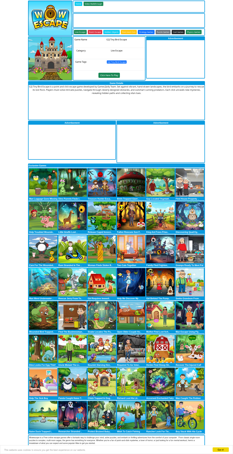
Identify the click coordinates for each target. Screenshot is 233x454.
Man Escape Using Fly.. (187, 332)
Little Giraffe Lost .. (67, 232)
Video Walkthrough (93, 4)
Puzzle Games (163, 32)
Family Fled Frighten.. (157, 265)
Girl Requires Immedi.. (99, 298)
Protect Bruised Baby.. (99, 431)
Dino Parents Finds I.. (69, 199)
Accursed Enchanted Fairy (160, 398)
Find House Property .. (187, 199)
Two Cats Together (126, 265)
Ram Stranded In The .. (70, 265)
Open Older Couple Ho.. (129, 332)
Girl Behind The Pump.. (158, 298)
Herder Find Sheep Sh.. (158, 365)
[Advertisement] (122, 20)
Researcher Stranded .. (70, 431)
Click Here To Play (109, 75)
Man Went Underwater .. (41, 298)
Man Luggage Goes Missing (43, 199)
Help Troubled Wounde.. (41, 232)
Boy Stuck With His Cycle (189, 431)
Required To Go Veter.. (128, 365)
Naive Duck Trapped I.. (40, 431)
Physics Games (193, 32)
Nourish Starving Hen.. (99, 365)
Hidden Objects (111, 32)
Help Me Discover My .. (128, 298)
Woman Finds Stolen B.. (100, 265)
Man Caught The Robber (188, 398)
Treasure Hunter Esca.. (99, 199)
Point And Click (129, 32)
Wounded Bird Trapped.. (41, 332)
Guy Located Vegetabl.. (158, 199)
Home (78, 4)
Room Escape (95, 32)
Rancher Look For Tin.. (158, 431)
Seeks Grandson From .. (188, 298)
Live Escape (80, 32)
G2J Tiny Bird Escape (116, 62)
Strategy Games (146, 32)
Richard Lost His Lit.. (127, 398)
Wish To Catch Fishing (128, 431)
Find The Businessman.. (70, 332)
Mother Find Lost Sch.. (157, 332)
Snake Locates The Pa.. (100, 332)
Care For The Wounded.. (41, 265)
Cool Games (178, 32)
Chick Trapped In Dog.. (99, 398)
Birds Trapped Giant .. (128, 199)
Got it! (221, 449)
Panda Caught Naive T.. (70, 398)
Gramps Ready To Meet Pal (189, 265)
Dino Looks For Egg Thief (42, 365)
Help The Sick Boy (38, 398)
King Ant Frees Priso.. (157, 232)
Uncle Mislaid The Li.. (69, 365)
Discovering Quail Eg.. (187, 232)
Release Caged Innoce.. (100, 232)
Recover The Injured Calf (188, 365)
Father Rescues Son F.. (129, 232)
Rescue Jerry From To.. (70, 298)
